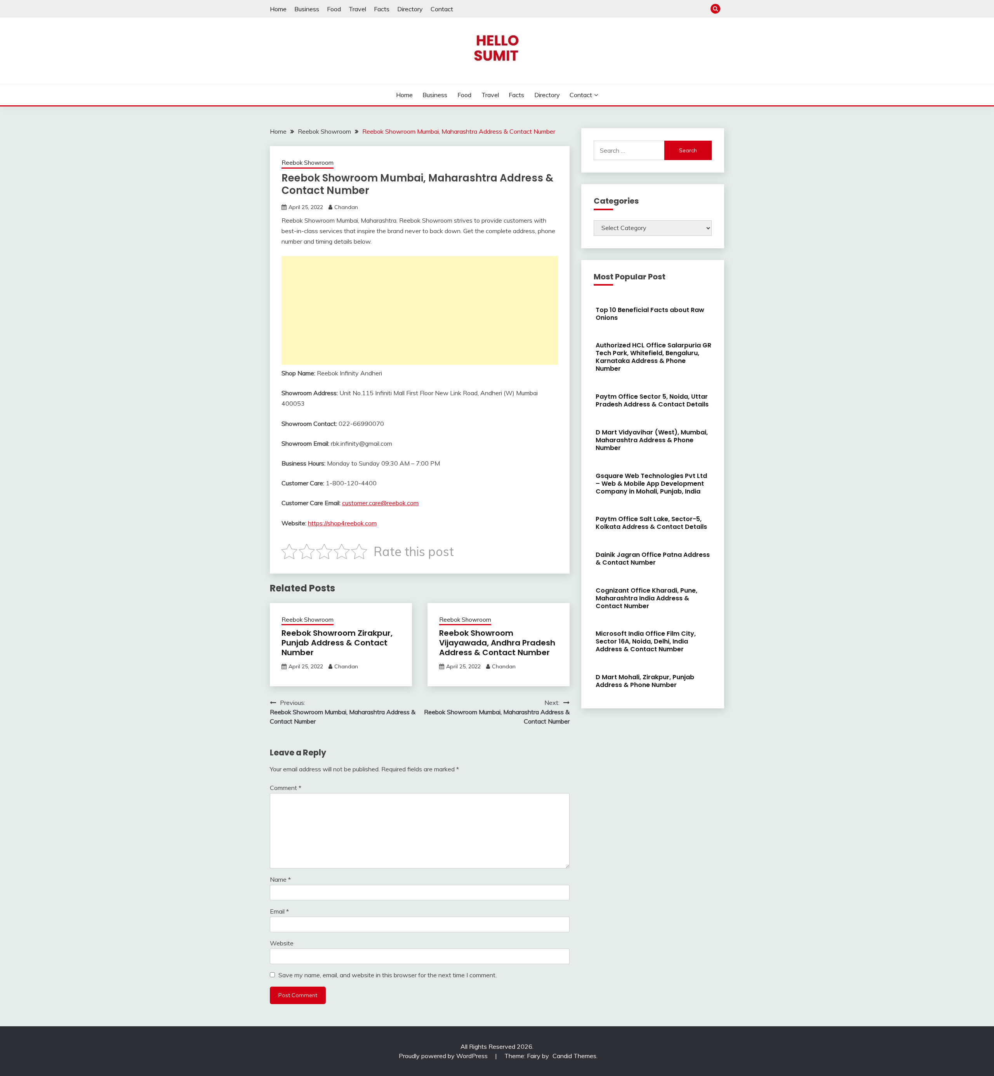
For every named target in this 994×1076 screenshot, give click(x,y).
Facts (381, 9)
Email (279, 911)
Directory (410, 9)
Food (334, 9)
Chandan (346, 207)
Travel (357, 9)
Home (278, 9)
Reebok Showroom (308, 162)
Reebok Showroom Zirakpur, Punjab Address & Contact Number (337, 643)
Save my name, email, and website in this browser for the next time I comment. (387, 975)
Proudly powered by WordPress (444, 1056)
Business (306, 9)
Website (282, 943)
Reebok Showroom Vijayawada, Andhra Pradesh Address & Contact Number (497, 643)
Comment (285, 788)
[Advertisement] (420, 310)
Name (280, 879)
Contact (442, 9)
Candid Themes (574, 1056)
